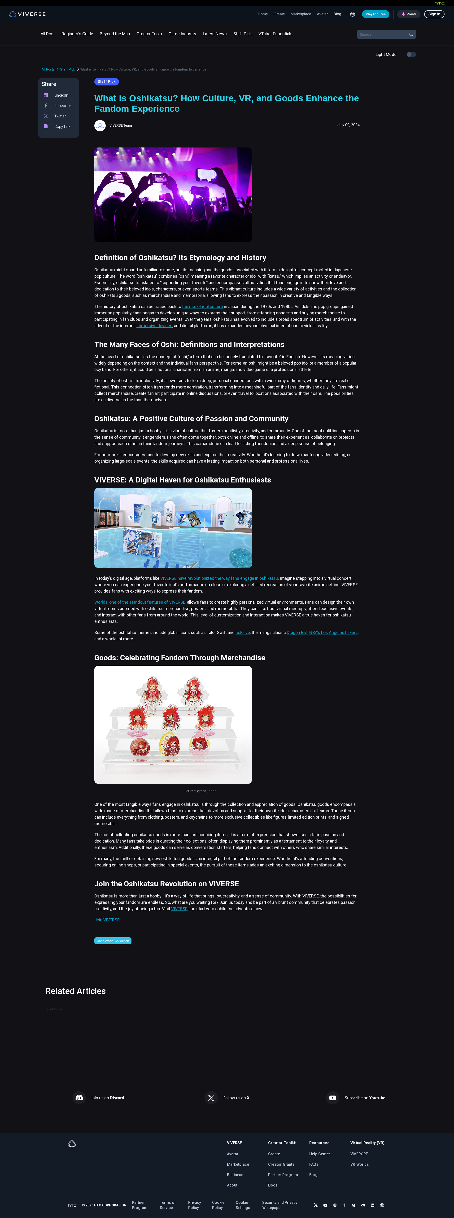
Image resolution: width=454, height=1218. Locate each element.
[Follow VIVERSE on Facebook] (344, 1205)
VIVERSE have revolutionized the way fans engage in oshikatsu (219, 578)
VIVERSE (179, 908)
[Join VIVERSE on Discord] (363, 1205)
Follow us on (236, 1097)
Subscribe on (365, 1097)
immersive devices (154, 325)
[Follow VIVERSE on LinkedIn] (372, 1205)
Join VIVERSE (107, 919)
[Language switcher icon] (352, 14)
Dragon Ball (297, 632)
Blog (337, 14)
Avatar (322, 14)
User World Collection (113, 941)
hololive (243, 632)
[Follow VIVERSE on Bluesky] (354, 1205)
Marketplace (301, 14)
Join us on (108, 1097)
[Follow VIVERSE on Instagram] (335, 1205)
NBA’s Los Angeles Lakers (333, 632)
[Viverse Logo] (27, 14)
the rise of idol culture (202, 306)
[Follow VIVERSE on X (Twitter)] (316, 1205)
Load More (53, 1009)
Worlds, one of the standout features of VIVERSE (139, 602)
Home (263, 14)
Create (279, 14)
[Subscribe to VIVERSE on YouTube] (325, 1205)
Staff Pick (67, 69)
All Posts (48, 69)
